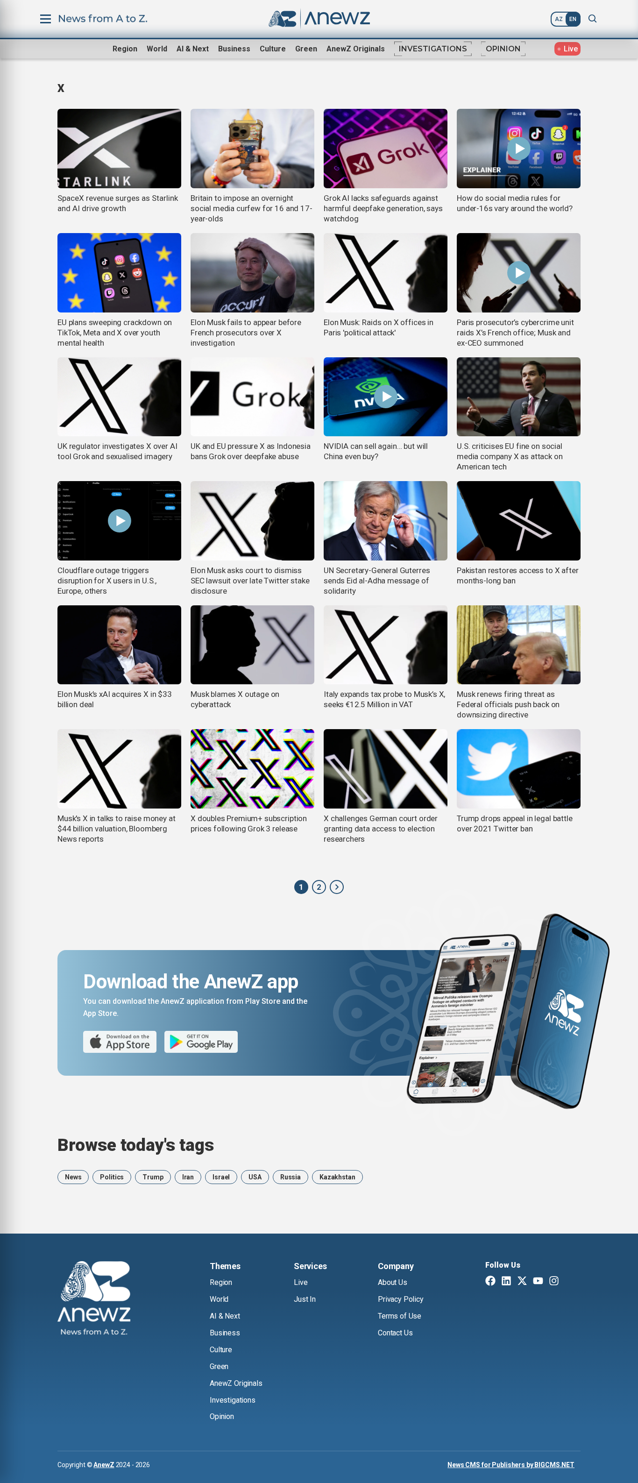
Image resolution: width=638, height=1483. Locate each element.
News (73, 1177)
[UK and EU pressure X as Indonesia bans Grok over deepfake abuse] (252, 397)
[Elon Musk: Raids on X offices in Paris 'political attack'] (385, 272)
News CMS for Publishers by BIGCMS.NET (510, 1465)
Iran (188, 1177)
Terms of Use (399, 1316)
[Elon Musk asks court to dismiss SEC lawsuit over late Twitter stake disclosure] (252, 521)
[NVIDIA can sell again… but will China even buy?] (385, 397)
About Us (392, 1282)
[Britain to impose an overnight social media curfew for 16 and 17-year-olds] (252, 148)
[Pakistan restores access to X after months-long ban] (519, 521)
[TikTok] (570, 1282)
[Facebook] (490, 1282)
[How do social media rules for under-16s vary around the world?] (519, 148)
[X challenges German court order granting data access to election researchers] (385, 769)
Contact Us (395, 1332)
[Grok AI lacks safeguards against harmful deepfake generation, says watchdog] (385, 148)
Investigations (433, 48)
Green (306, 48)
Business (234, 48)
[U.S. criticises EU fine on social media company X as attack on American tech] (519, 397)
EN (572, 19)
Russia (290, 1177)
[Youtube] (538, 1282)
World (157, 48)
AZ (559, 19)
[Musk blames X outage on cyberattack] (252, 645)
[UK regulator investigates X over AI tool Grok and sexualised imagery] (119, 397)
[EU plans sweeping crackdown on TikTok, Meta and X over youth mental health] (119, 272)
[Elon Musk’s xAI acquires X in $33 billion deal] (119, 645)
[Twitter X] (522, 1282)
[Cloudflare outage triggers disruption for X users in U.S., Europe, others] (119, 521)
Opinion (503, 48)
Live (300, 1282)
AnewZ (103, 1465)
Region (125, 48)
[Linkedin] (506, 1282)
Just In (305, 1299)
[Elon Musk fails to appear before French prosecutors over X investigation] (252, 272)
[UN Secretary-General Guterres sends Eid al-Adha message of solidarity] (385, 521)
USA (255, 1177)
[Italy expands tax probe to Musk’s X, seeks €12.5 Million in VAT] (385, 645)
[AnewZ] (337, 887)
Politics (112, 1177)
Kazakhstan (337, 1177)
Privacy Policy (401, 1299)
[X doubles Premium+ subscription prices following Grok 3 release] (252, 769)
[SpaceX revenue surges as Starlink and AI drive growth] (119, 148)
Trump (152, 1177)
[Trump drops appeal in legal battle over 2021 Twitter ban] (519, 769)
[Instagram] (554, 1282)
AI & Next (193, 48)
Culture (273, 48)
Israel (221, 1177)
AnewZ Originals (355, 48)
